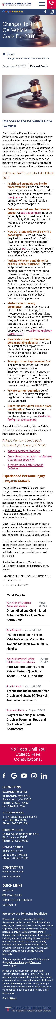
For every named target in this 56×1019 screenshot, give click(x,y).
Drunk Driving (27, 659)
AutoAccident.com (15, 517)
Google (35, 534)
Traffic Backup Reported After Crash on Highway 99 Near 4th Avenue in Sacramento (28, 695)
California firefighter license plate (29, 418)
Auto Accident (14, 603)
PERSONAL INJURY (12, 895)
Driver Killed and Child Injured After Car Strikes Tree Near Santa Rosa (26, 615)
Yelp (47, 534)
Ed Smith (11, 487)
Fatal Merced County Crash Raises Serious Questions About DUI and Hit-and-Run (25, 671)
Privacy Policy (18, 962)
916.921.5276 (14, 876)
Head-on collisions (25, 662)
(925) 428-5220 (43, 506)
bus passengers (31, 212)
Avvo (27, 534)
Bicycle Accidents (16, 710)
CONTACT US (9, 904)
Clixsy (13, 998)
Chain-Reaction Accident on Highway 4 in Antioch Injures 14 (30, 458)
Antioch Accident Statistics (24, 451)
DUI (24, 248)
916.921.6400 (16, 871)
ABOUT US (7, 890)
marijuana (14, 197)
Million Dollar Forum (20, 544)
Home (10, 54)
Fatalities (22, 606)
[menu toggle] (42, 4)
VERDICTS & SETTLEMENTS (17, 900)
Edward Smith (39, 66)
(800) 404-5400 (13, 510)
